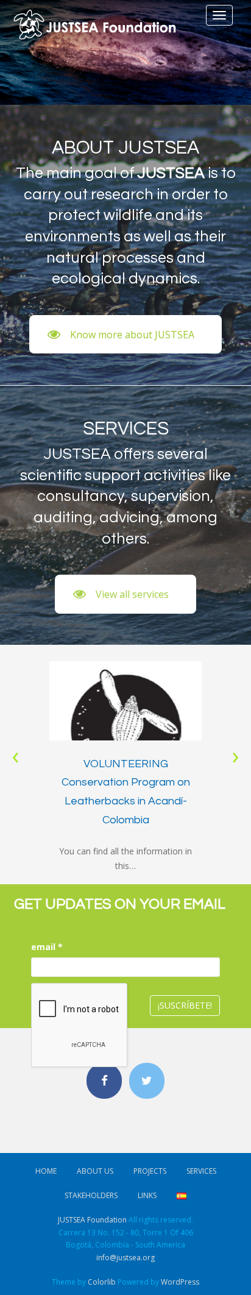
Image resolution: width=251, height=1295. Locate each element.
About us (95, 1171)
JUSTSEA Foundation (92, 1220)
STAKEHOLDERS (91, 1195)
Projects (149, 1171)
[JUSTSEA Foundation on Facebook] (104, 1081)
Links (147, 1195)
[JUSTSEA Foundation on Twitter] (146, 1081)
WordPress (180, 1282)
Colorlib (102, 1282)
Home (46, 1171)
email (47, 947)
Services (201, 1171)
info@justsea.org (125, 1257)
